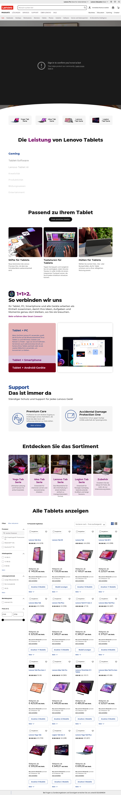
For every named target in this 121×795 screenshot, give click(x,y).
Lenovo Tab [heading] (79, 540)
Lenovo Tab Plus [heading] (58, 603)
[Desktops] (21, 18)
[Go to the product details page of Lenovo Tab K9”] (61, 555)
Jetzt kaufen (18, 495)
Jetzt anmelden (33, 581)
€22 (109, 641)
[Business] (95, 12)
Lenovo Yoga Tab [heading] (35, 735)
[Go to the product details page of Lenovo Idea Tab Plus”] (108, 618)
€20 (62, 641)
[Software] (69, 18)
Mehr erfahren (49, 192)
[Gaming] (112, 12)
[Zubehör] (61, 18)
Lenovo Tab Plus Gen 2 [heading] (37, 670)
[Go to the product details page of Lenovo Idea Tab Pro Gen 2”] (108, 687)
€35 (39, 773)
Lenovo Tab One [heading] (35, 540)
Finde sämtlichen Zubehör (60, 219)
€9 (62, 578)
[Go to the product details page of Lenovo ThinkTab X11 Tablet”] (84, 687)
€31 (109, 710)
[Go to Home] (7, 8)
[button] (111, 1)
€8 (39, 578)
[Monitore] (40, 18)
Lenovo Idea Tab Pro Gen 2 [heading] (108, 671)
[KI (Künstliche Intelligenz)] (107, 18)
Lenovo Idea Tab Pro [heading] (59, 670)
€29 (85, 710)
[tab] (32, 340)
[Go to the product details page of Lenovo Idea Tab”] (38, 618)
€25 (39, 710)
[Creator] (120, 12)
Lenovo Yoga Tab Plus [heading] (83, 735)
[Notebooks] (13, 18)
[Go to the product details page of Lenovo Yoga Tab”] (38, 750)
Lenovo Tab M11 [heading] (105, 540)
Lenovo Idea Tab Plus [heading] (106, 603)
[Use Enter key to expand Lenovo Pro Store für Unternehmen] (87, 2)
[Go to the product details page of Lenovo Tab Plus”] (61, 618)
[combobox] (50, 8)
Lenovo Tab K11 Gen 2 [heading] (83, 603)
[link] (119, 2)
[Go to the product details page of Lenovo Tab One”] (38, 555)
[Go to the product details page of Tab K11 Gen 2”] (84, 618)
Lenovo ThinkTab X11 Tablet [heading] (83, 671)
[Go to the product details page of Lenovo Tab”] (84, 555)
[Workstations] (32, 18)
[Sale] (4, 18)
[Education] (104, 12)
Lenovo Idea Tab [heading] (35, 603)
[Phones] (54, 18)
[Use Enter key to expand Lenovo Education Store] (107, 2)
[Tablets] (47, 18)
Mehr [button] (3, 570)
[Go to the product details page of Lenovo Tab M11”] (108, 555)
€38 (62, 773)
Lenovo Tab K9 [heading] (57, 540)
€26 (62, 710)
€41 (85, 773)
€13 (109, 578)
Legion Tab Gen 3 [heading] (58, 735)
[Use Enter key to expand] (110, 8)
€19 (39, 641)
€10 (85, 578)
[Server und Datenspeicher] (88, 18)
